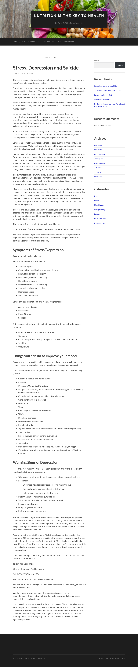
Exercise (97, 201)
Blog (24, 42)
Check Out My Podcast (102, 99)
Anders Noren (113, 658)
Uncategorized (99, 223)
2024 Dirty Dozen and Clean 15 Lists (107, 90)
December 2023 (100, 163)
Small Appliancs (100, 218)
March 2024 (98, 150)
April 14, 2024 (19, 73)
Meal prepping (99, 209)
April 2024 (98, 145)
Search (96, 61)
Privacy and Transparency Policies (59, 42)
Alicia (30, 73)
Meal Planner (99, 205)
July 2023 (97, 168)
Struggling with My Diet (103, 95)
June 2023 (98, 172)
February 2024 (99, 154)
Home (15, 42)
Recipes (97, 214)
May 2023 (98, 177)
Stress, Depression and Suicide (46, 68)
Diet (95, 196)
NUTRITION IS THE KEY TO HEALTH (69, 16)
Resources (34, 42)
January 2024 (99, 159)
